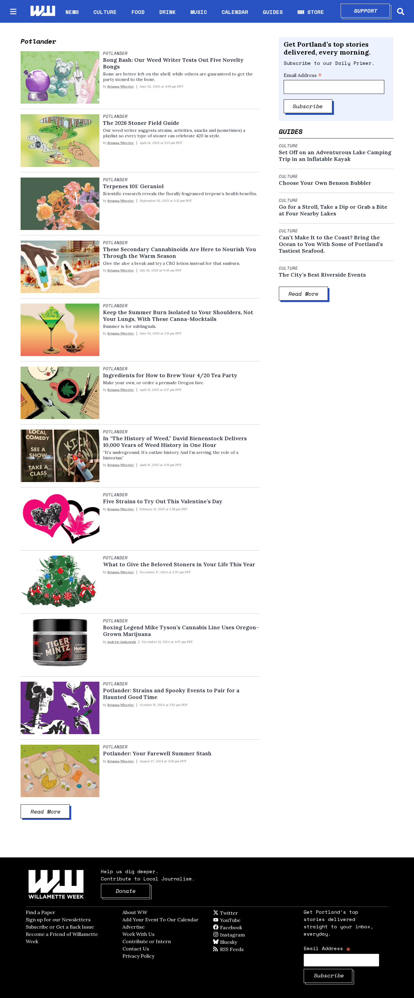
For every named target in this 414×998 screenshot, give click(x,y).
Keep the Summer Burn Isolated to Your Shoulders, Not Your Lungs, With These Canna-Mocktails (178, 315)
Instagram (245, 935)
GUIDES (273, 12)
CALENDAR (235, 12)
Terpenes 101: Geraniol (133, 186)
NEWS (72, 12)
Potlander (115, 53)
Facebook (248, 927)
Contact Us (135, 949)
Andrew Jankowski (121, 642)
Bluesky (237, 942)
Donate (133, 891)
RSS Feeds (242, 949)
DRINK (167, 12)
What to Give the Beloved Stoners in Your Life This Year (179, 564)
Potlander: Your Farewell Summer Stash (157, 753)
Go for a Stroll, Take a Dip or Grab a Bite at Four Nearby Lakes (333, 210)
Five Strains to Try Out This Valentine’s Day (162, 501)
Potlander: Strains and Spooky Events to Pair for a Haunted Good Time (171, 693)
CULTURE (105, 12)
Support (372, 11)
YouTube (240, 920)
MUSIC (198, 12)
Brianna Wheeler (120, 86)
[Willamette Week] (42, 11)
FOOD (138, 12)
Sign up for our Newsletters (58, 919)
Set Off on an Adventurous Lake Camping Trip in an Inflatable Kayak (335, 155)
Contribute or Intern (146, 941)
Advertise (133, 927)
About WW (134, 912)
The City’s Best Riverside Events (322, 274)
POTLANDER (115, 558)
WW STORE (310, 12)
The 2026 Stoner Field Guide (141, 123)
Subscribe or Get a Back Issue (60, 927)
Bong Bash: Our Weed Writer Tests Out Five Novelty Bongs (173, 63)
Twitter (243, 913)
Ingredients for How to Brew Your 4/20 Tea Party (170, 375)
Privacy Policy (138, 956)
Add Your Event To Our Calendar (160, 919)
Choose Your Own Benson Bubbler (326, 183)
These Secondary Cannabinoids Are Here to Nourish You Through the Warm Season (179, 252)
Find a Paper (40, 912)
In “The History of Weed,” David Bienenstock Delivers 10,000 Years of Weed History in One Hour (175, 441)
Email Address (303, 75)
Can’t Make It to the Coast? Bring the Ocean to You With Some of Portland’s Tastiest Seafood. (331, 244)
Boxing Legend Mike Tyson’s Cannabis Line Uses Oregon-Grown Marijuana (181, 630)
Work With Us (138, 934)
